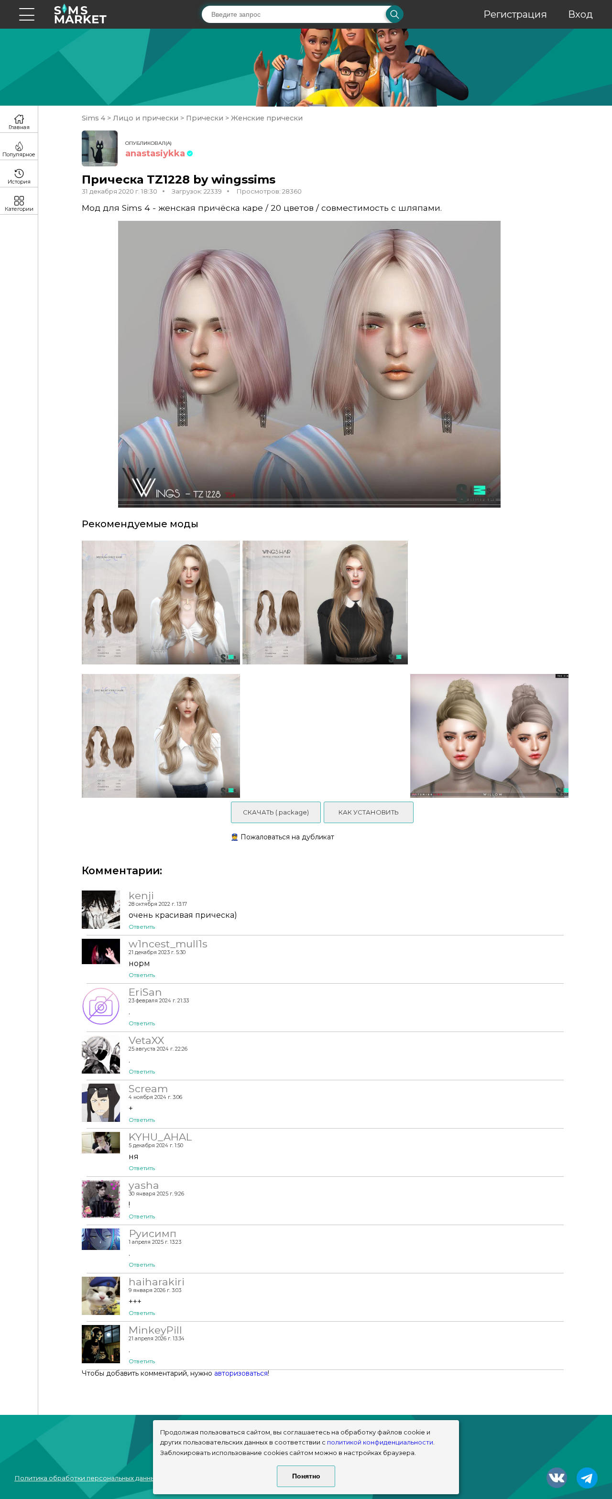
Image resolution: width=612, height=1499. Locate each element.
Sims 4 (94, 118)
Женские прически (266, 118)
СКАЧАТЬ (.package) (276, 812)
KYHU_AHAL (160, 1136)
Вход (580, 14)
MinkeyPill (155, 1330)
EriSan (145, 992)
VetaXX (146, 1040)
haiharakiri (157, 1281)
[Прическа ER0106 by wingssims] (157, 736)
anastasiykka (155, 153)
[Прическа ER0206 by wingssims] (157, 602)
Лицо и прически (145, 118)
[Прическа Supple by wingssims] (324, 602)
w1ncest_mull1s (168, 943)
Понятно (306, 1476)
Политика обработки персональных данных (86, 1478)
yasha (144, 1185)
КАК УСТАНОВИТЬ (369, 812)
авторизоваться (241, 1373)
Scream (148, 1088)
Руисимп (152, 1233)
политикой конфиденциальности (380, 1442)
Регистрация (515, 14)
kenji (141, 895)
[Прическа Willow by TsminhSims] (492, 736)
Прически (204, 118)
